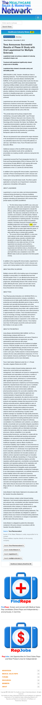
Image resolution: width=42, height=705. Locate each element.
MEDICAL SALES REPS (10, 674)
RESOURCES (6, 680)
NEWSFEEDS (6, 670)
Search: (13, 545)
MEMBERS (5, 683)
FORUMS (5, 677)
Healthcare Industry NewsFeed (20, 564)
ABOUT (4, 687)
